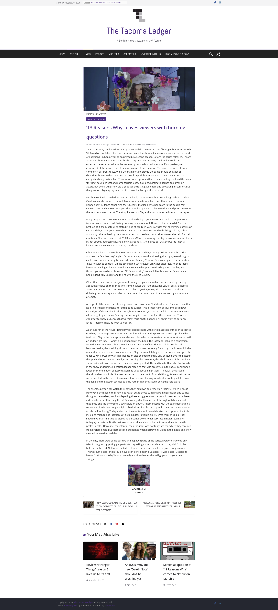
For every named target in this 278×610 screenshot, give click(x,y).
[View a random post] (218, 54)
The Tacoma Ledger (139, 30)
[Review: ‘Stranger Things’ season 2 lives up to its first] (100, 543)
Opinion (74, 54)
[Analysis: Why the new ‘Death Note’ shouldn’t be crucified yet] (139, 543)
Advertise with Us (150, 54)
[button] (79, 54)
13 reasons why (138, 144)
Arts (88, 54)
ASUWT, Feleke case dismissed (106, 2)
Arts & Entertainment (96, 119)
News (62, 54)
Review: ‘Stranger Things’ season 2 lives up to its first (98, 569)
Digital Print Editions (177, 54)
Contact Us (130, 54)
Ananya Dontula (109, 144)
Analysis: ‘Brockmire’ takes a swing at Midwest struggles (162, 504)
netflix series (151, 144)
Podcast (100, 54)
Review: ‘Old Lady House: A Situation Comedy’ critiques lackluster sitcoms (116, 506)
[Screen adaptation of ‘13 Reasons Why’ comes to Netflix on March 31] (177, 543)
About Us (114, 54)
